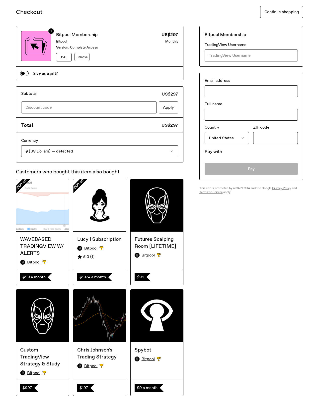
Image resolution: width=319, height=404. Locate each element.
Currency (29, 140)
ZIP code (261, 127)
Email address (217, 80)
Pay (251, 168)
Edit (64, 57)
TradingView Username (225, 44)
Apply (168, 107)
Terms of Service (211, 192)
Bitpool (61, 41)
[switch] (24, 73)
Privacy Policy (281, 188)
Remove (82, 57)
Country (212, 127)
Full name (213, 103)
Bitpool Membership (77, 34)
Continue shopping (281, 11)
